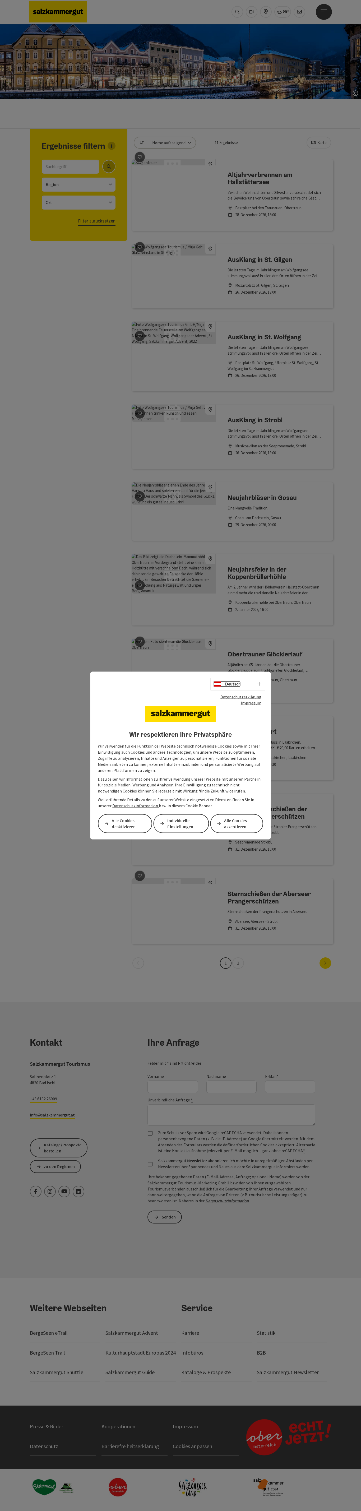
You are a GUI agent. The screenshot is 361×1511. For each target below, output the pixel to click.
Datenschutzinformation (135, 805)
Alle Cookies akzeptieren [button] (235, 823)
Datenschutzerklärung (240, 696)
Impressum (251, 702)
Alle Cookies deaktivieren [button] (124, 823)
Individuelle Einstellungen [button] (180, 823)
